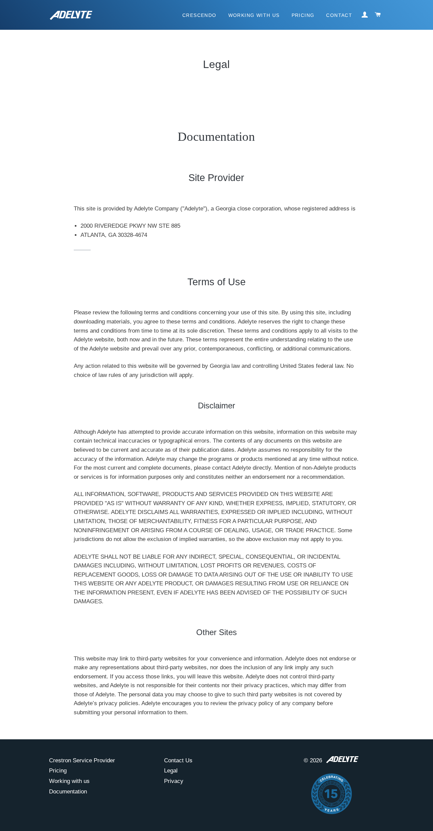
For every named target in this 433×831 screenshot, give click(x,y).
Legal (171, 770)
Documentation (68, 791)
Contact (339, 15)
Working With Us (254, 15)
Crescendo (199, 15)
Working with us (69, 781)
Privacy (173, 781)
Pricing (303, 15)
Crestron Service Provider (82, 760)
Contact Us (178, 760)
